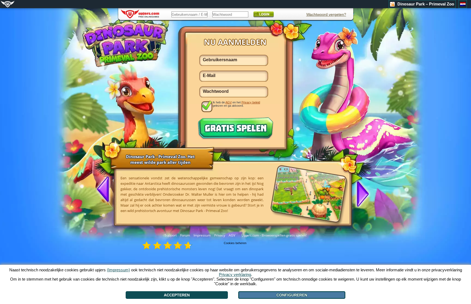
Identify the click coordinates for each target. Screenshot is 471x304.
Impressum (202, 235)
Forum (185, 235)
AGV (232, 235)
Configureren (291, 295)
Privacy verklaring (235, 274)
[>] (361, 193)
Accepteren (177, 295)
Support (171, 235)
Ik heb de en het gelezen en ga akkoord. (236, 104)
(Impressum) (118, 270)
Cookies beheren (235, 243)
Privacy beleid (250, 102)
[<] (105, 189)
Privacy (219, 235)
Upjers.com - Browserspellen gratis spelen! (274, 235)
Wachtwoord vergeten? (326, 14)
